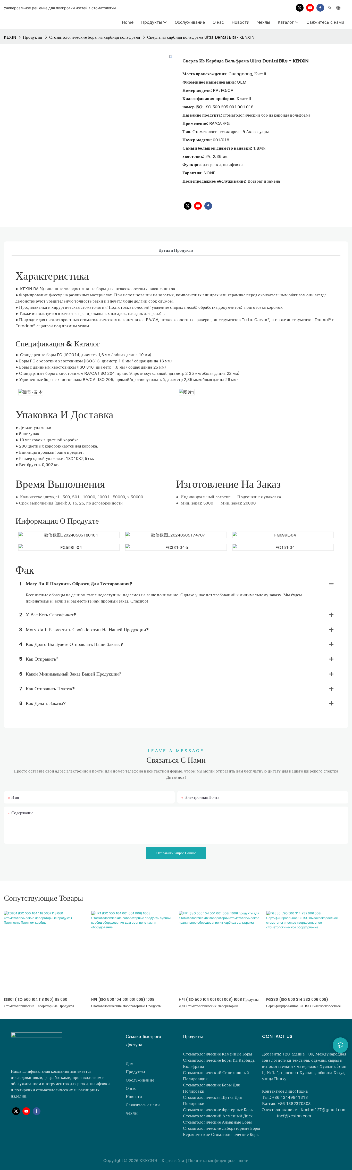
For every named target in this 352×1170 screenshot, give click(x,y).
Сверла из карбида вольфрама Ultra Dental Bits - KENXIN (201, 37)
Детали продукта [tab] (176, 250)
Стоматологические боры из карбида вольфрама (94, 37)
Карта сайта (173, 1160)
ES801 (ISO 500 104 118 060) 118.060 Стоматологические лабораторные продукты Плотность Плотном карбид (39, 1003)
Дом (130, 1063)
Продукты (32, 37)
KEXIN (10, 37)
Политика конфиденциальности (218, 1160)
